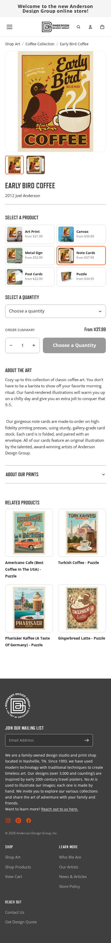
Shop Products (18, 866)
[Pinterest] (18, 820)
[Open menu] (9, 27)
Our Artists (68, 866)
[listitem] (29, 234)
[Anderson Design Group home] (55, 27)
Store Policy (69, 886)
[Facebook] (28, 820)
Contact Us (14, 912)
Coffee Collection (40, 43)
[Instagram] (8, 820)
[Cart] (102, 27)
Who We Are (70, 857)
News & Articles (73, 876)
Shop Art (12, 43)
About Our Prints (22, 474)
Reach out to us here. (59, 809)
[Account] (90, 27)
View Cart (13, 876)
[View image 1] (14, 165)
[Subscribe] (87, 740)
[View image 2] (35, 165)
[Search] (78, 27)
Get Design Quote (21, 921)
